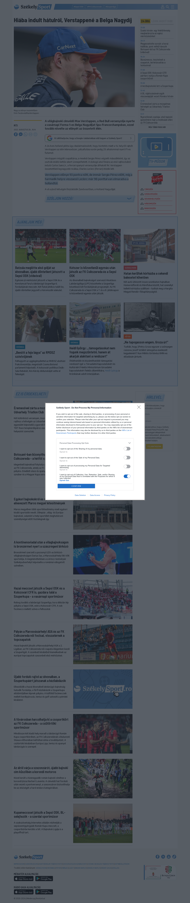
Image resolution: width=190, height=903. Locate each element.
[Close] (139, 407)
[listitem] (95, 443)
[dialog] (95, 451)
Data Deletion (80, 495)
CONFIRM (76, 486)
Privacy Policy (109, 495)
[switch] (127, 448)
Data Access (95, 495)
